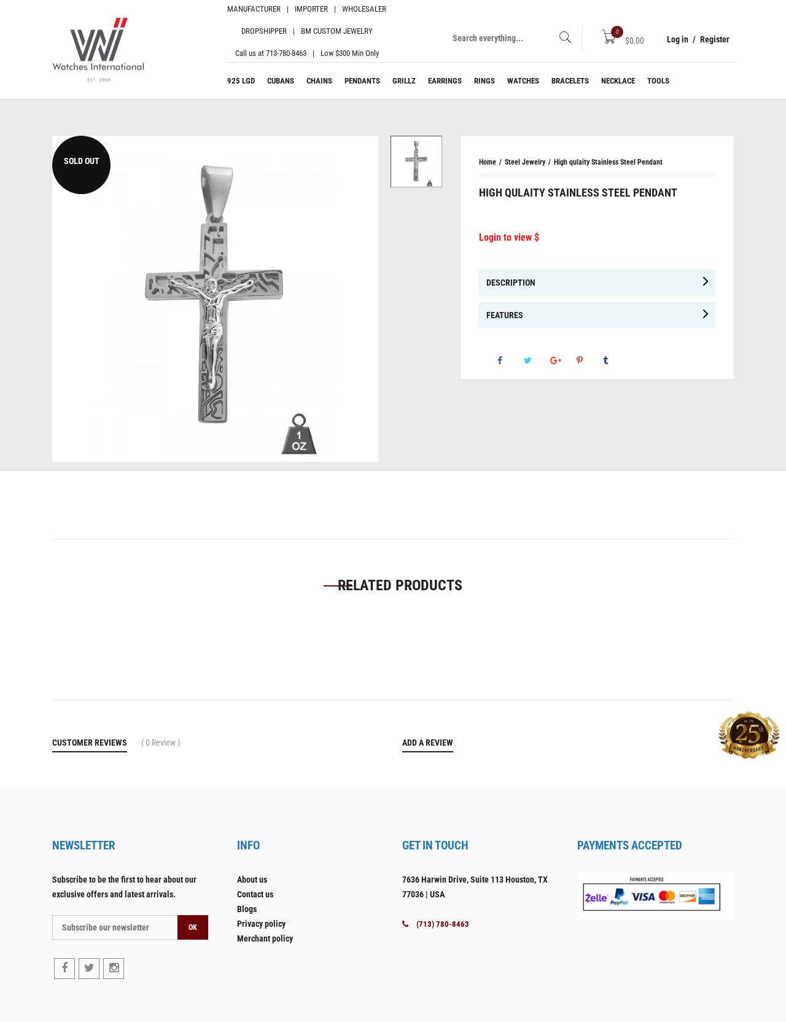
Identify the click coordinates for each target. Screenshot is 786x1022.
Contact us (255, 894)
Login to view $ (509, 237)
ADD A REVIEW (427, 742)
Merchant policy (265, 938)
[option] (416, 161)
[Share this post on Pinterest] (589, 360)
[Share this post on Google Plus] (562, 360)
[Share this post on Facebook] (509, 360)
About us (252, 879)
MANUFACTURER (254, 9)
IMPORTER (311, 9)
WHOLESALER (364, 9)
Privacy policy (261, 924)
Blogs (247, 909)
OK (193, 927)
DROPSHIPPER (264, 31)
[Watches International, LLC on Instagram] (113, 968)
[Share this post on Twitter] (536, 360)
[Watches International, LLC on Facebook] (64, 968)
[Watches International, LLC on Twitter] (89, 968)
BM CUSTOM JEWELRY (337, 31)
